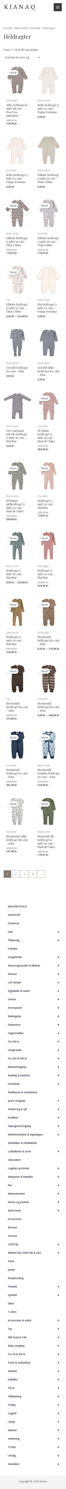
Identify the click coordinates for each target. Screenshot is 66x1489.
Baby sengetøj (33, 1345)
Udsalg (33, 1455)
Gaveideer (33, 1464)
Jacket (11, 1269)
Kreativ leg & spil (33, 1109)
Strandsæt (33, 1083)
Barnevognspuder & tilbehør (33, 965)
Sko (33, 1185)
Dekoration (14, 1159)
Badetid (33, 1371)
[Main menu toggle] (58, 7)
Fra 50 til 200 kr (33, 1354)
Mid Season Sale (33, 1337)
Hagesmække (33, 1033)
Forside (8, 28)
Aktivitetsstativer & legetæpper (33, 1134)
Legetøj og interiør (33, 1168)
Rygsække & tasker (33, 990)
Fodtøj (33, 1404)
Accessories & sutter (33, 1320)
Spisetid (33, 1295)
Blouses (12, 1227)
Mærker (33, 1430)
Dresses (12, 1235)
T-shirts (12, 1312)
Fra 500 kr (33, 1041)
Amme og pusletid (33, 1202)
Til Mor (33, 1447)
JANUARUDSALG (17, 906)
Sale (33, 931)
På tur (33, 1388)
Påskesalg (33, 940)
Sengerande (33, 1050)
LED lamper (33, 982)
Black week (33, 1210)
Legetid (33, 1413)
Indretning (33, 1438)
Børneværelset (33, 1193)
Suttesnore (33, 1024)
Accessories (14, 1219)
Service (33, 999)
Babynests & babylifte (33, 1176)
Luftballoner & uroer (33, 1151)
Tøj (33, 1328)
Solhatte (12, 948)
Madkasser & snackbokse (22, 1092)
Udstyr (33, 1421)
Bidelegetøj (33, 1016)
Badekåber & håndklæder (22, 1143)
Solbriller (33, 1379)
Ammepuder (33, 1007)
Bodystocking (15, 1278)
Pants (11, 1261)
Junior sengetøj (33, 1100)
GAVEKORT (14, 914)
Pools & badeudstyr (33, 1362)
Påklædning (33, 1396)
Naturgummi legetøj (33, 1126)
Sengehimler (33, 957)
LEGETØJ (33, 1244)
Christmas (13, 923)
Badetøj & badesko (33, 1075)
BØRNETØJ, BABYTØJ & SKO (33, 1252)
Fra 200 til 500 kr (33, 1058)
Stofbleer (33, 1117)
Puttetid (33, 1286)
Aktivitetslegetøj (33, 1066)
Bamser (33, 974)
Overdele (35, 28)
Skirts (11, 1303)
